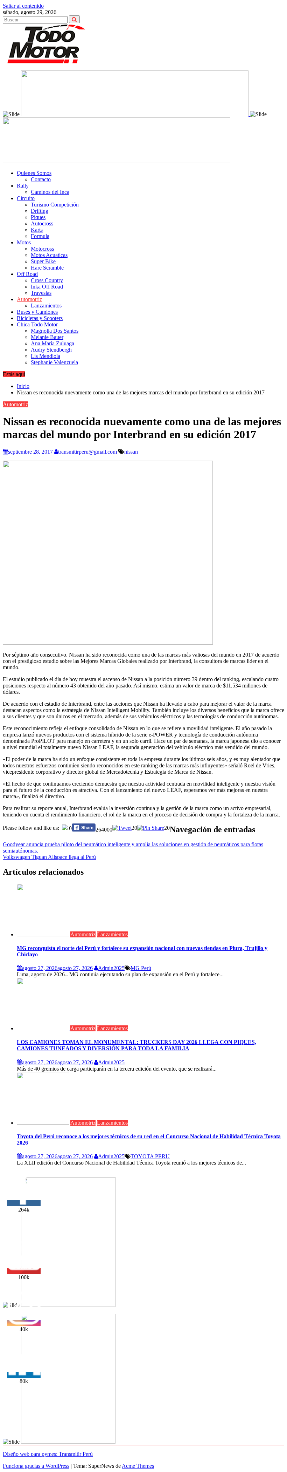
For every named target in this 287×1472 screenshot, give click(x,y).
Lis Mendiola (45, 356)
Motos (24, 242)
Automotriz (29, 299)
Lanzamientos (46, 305)
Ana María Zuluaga (52, 343)
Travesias (41, 293)
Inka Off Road (47, 287)
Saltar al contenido (23, 6)
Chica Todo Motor (37, 324)
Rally (23, 186)
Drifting (39, 211)
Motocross (42, 249)
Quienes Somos (34, 173)
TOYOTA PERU (150, 1156)
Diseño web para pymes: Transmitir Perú (48, 1454)
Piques (38, 217)
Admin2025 (111, 968)
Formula (40, 236)
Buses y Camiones (37, 312)
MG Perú (141, 968)
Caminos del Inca (50, 192)
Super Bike (43, 261)
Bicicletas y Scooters (40, 318)
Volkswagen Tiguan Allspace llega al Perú (49, 857)
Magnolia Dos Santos (54, 331)
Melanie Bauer (47, 337)
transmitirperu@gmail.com (87, 452)
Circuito (26, 198)
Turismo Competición (55, 205)
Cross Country (47, 280)
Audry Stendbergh (51, 350)
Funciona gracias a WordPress (36, 1466)
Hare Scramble (47, 268)
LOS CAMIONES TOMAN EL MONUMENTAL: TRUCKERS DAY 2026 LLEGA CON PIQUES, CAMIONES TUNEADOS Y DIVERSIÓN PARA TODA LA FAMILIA (136, 1045)
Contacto (41, 179)
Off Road (27, 274)
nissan (131, 452)
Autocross (42, 223)
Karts (37, 230)
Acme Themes (138, 1466)
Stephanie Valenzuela (54, 362)
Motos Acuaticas (49, 255)
